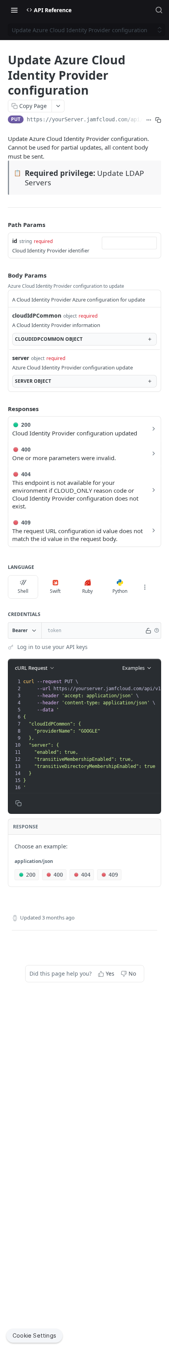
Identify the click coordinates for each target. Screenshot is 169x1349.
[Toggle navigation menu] (14, 10)
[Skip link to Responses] (2, 408)
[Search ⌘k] (158, 10)
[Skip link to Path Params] (2, 224)
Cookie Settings (34, 1335)
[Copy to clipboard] (158, 120)
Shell (23, 591)
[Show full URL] (149, 120)
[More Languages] (144, 587)
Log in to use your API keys (52, 647)
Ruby (87, 591)
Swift (55, 591)
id (14, 241)
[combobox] (129, 243)
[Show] (148, 630)
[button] (156, 630)
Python (119, 591)
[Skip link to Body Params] (2, 275)
